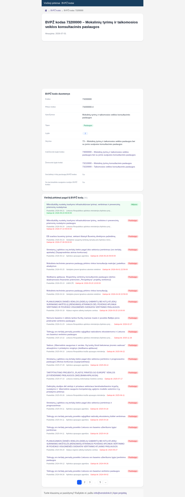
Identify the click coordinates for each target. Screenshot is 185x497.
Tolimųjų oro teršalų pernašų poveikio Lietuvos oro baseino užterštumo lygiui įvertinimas (81, 428)
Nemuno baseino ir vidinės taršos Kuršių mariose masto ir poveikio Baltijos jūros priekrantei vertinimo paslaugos (83, 319)
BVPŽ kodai (68, 3)
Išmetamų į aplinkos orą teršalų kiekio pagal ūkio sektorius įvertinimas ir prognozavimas (79, 404)
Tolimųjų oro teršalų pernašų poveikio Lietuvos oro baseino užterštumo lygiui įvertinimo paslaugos (86, 458)
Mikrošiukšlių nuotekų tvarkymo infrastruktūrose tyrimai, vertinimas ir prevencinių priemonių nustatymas (83, 205)
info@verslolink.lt (103, 493)
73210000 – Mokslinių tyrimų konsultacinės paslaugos (107, 163)
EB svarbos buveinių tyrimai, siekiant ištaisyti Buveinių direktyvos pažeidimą (81, 236)
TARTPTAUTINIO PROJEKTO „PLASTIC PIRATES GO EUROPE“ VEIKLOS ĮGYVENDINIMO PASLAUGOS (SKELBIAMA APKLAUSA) (81, 373)
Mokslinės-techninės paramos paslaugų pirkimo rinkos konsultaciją (77, 290)
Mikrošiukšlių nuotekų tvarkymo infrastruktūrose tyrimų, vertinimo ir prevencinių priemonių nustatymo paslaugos (83, 221)
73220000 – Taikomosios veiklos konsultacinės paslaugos (108, 167)
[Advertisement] (92, 65)
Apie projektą (120, 493)
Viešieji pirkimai (52, 3)
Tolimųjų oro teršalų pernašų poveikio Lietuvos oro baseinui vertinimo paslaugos (83, 471)
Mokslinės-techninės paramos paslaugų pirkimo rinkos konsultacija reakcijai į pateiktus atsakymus (86, 264)
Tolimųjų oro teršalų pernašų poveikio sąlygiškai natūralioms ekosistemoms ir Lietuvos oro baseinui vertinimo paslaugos (86, 333)
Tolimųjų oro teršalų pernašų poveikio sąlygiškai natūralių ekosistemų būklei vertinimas (86, 416)
